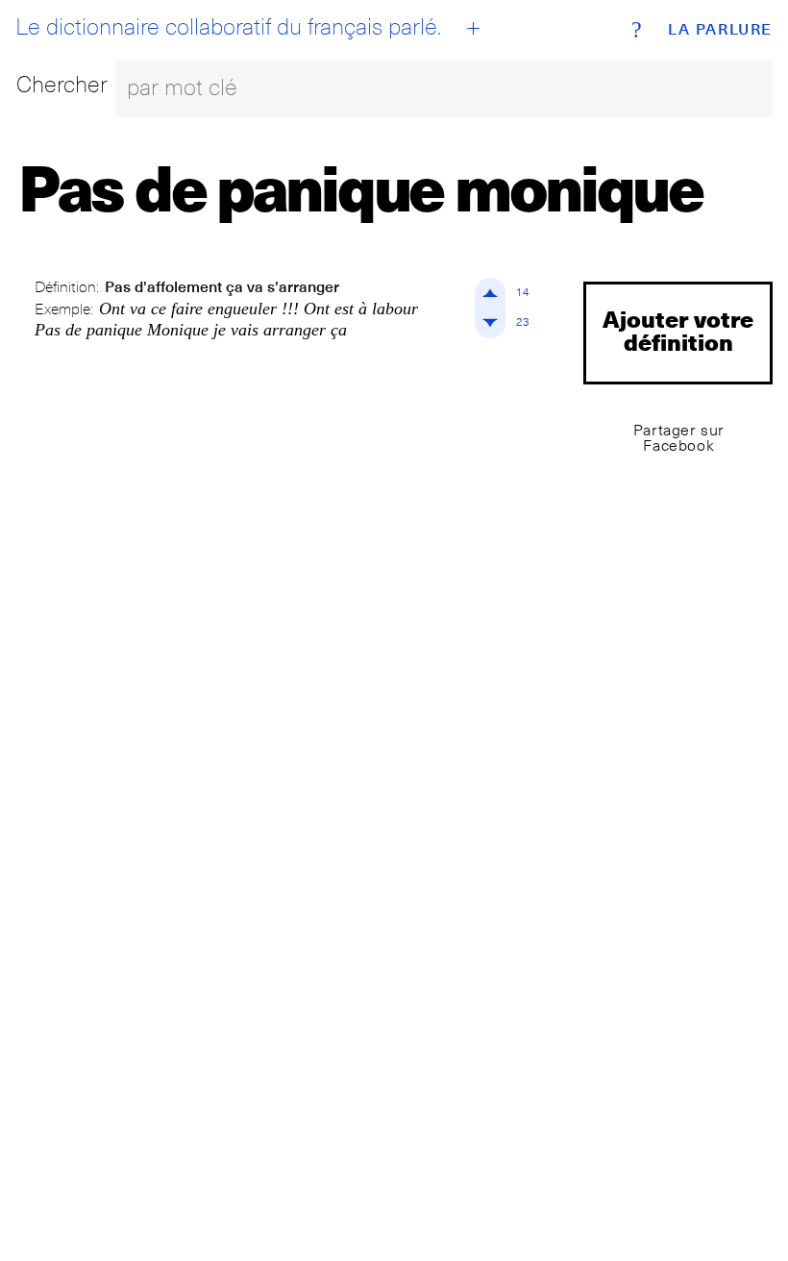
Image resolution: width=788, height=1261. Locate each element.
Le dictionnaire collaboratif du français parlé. (228, 27)
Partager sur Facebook (679, 438)
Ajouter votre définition (678, 330)
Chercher (62, 84)
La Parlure (720, 29)
